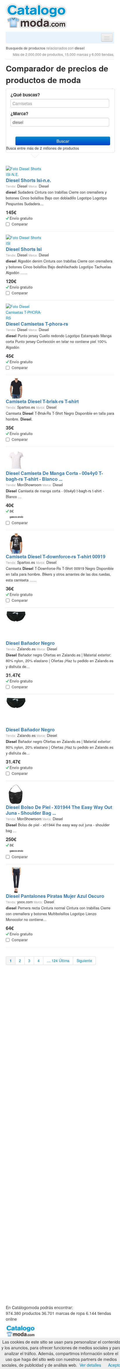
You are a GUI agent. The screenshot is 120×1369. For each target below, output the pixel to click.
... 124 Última (58, 960)
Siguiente (84, 960)
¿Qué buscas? (25, 95)
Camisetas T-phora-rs (37, 324)
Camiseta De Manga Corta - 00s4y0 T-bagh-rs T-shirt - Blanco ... (54, 476)
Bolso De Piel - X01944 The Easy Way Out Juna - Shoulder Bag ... (59, 810)
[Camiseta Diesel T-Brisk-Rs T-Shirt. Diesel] (16, 387)
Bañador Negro (30, 643)
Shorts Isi (24, 249)
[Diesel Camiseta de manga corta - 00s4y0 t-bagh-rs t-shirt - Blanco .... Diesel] (16, 459)
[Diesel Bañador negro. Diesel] (16, 625)
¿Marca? (19, 113)
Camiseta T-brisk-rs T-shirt (42, 401)
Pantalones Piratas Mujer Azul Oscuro (55, 896)
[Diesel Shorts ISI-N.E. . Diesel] (24, 171)
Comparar (20, 223)
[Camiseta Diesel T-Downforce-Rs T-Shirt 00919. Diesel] (16, 543)
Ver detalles (90, 1365)
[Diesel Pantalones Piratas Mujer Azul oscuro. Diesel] (16, 879)
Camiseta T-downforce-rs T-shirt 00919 (55, 556)
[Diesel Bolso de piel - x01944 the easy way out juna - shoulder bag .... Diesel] (16, 793)
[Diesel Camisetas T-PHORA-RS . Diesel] (24, 311)
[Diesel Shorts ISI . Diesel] (24, 240)
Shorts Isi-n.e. (28, 180)
